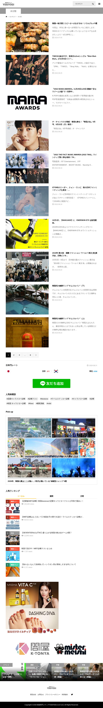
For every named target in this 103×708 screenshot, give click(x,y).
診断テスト (33, 399)
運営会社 (33, 694)
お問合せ (41, 694)
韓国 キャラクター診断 (17, 403)
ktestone (44, 399)
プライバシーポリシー (52, 694)
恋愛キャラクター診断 (16, 399)
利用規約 (65, 694)
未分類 (13, 11)
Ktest (31, 403)
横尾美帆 (40, 403)
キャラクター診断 (80, 399)
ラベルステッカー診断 (60, 399)
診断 (92, 399)
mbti (49, 403)
